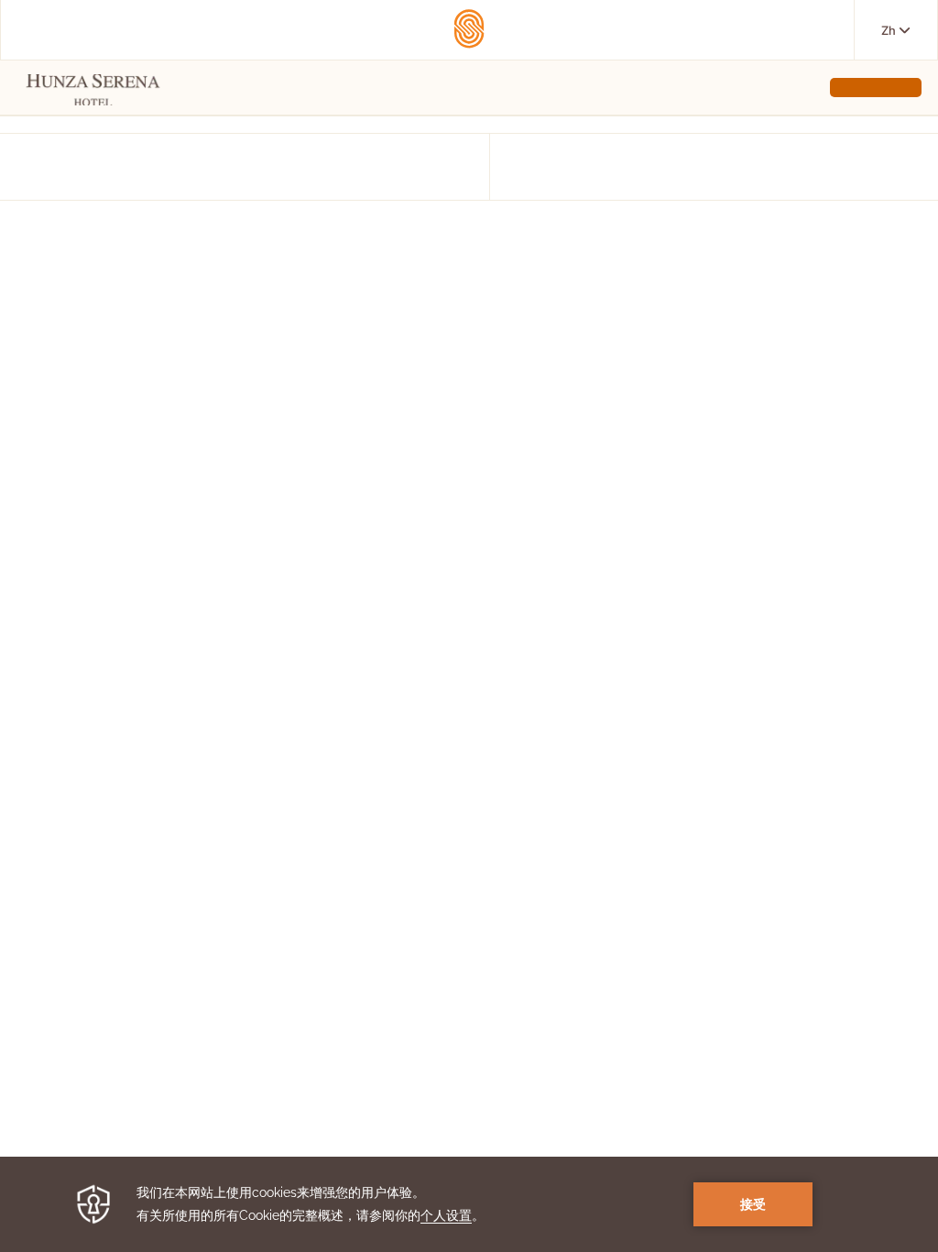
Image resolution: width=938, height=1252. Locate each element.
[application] (469, 1204)
